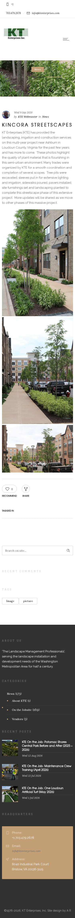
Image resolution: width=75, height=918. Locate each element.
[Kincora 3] (37, 262)
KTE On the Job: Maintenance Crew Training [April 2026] (46, 768)
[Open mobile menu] (67, 39)
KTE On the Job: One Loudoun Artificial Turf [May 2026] (42, 790)
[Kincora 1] (37, 449)
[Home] (16, 45)
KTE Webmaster (35, 76)
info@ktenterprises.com (26, 851)
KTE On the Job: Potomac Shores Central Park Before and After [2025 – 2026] (47, 745)
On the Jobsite (22, 710)
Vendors (17, 719)
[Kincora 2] (37, 370)
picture (28, 601)
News (10, 694)
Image (10, 601)
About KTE (19, 701)
